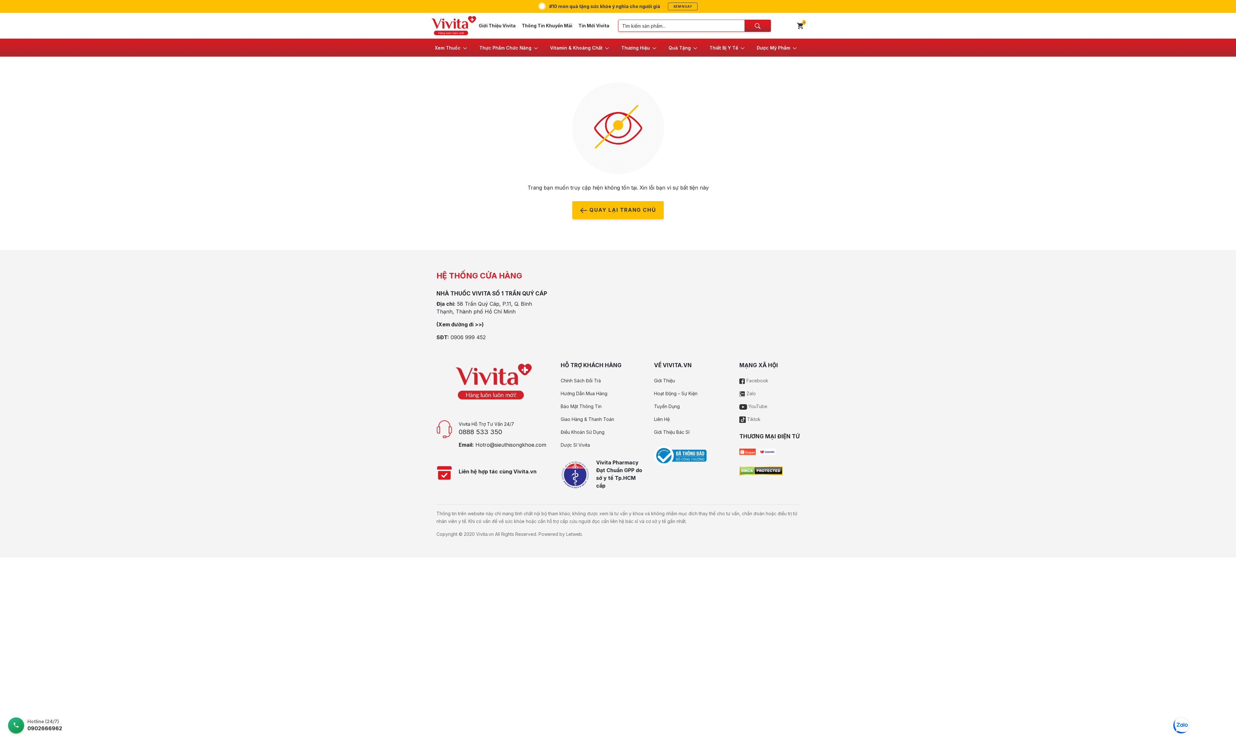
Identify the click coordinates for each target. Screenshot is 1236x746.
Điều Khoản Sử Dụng (582, 432)
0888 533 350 (480, 432)
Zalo (750, 393)
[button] (451, 48)
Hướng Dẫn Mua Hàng (584, 393)
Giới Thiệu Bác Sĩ (671, 432)
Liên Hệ (662, 419)
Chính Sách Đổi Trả (581, 380)
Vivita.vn (485, 534)
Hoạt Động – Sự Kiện (676, 393)
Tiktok (753, 419)
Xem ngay (682, 6)
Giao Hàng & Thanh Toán (587, 419)
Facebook (756, 380)
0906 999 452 (468, 337)
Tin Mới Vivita (593, 25)
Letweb (574, 534)
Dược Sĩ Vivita (575, 445)
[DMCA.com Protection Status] (761, 470)
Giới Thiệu (664, 380)
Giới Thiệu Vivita (497, 25)
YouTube (757, 406)
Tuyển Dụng (667, 406)
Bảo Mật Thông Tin (581, 406)
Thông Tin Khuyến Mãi (547, 25)
